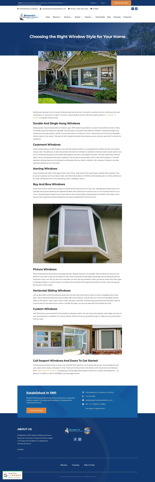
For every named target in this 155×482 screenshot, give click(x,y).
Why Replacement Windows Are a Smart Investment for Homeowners (42, 3)
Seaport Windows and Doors (47, 371)
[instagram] (136, 8)
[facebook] (132, 8)
